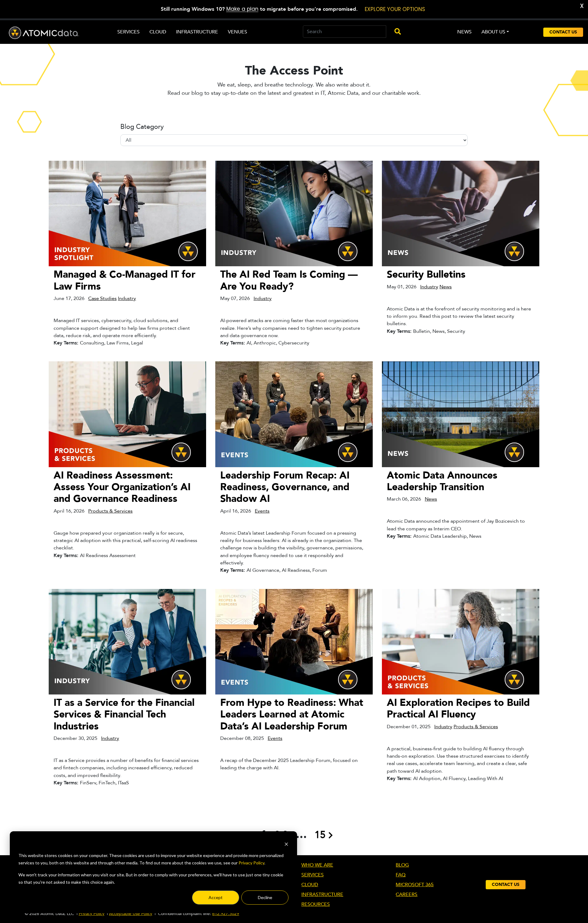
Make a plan (242, 9)
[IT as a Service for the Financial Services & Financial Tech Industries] (127, 641)
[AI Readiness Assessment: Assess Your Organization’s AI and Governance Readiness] (127, 414)
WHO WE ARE (317, 865)
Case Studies (102, 298)
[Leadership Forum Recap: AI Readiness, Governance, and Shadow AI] (294, 414)
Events (262, 511)
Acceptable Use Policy (130, 914)
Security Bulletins (426, 274)
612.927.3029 (225, 914)
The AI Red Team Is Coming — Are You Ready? (289, 280)
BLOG (402, 865)
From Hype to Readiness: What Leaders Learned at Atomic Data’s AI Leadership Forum (291, 714)
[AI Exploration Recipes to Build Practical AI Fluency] (460, 641)
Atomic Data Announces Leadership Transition (442, 481)
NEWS (464, 32)
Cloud (157, 32)
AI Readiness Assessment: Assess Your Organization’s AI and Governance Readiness (122, 487)
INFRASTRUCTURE (322, 894)
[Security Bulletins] (460, 213)
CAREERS (406, 894)
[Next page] (330, 835)
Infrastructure (197, 32)
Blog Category (142, 126)
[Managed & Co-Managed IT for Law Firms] (127, 213)
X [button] (582, 6)
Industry (127, 298)
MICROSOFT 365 (415, 884)
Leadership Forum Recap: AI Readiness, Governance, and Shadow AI (284, 487)
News (445, 286)
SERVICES (312, 874)
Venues (237, 32)
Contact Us (563, 32)
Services (128, 32)
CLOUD (309, 884)
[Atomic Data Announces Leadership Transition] (460, 414)
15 (320, 835)
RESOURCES (315, 904)
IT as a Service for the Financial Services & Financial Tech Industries (124, 714)
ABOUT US (493, 32)
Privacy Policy (251, 862)
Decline (265, 897)
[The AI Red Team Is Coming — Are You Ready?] (294, 213)
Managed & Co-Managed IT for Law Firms (124, 280)
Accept (216, 897)
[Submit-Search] (394, 32)
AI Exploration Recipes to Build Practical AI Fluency (458, 708)
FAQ (400, 874)
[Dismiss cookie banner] (286, 844)
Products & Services (110, 511)
